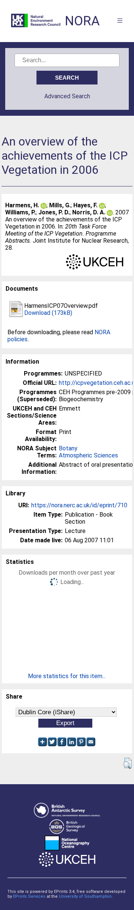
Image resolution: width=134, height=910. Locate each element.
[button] (127, 763)
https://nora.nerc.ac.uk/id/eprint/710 (79, 505)
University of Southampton (85, 896)
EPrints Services (29, 896)
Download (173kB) (48, 312)
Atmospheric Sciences (88, 455)
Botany (68, 448)
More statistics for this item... (67, 676)
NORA (82, 21)
